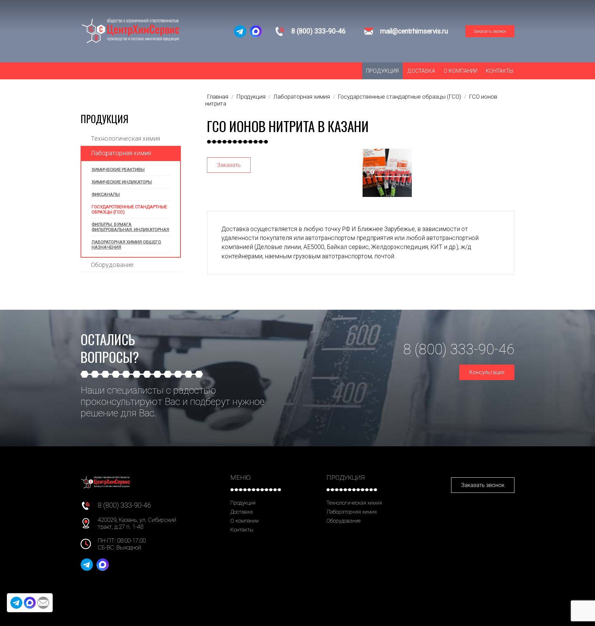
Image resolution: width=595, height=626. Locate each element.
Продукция (382, 71)
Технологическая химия (125, 138)
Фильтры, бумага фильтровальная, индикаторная (130, 227)
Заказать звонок (490, 31)
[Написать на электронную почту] (43, 603)
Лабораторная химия (121, 153)
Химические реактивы (118, 169)
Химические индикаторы (122, 182)
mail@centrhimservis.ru (414, 31)
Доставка (421, 71)
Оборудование (112, 264)
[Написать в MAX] (256, 31)
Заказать (229, 165)
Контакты (499, 71)
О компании (460, 71)
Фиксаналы (106, 194)
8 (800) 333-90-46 (318, 31)
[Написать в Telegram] (240, 31)
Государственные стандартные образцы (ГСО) (129, 209)
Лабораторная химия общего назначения (126, 244)
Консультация (486, 372)
